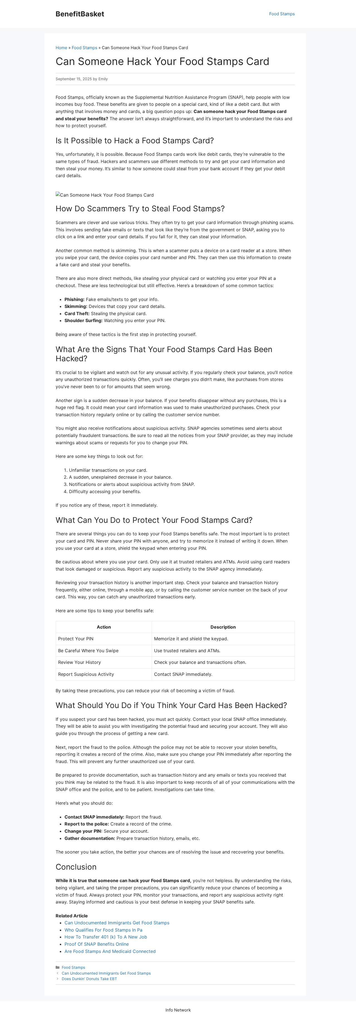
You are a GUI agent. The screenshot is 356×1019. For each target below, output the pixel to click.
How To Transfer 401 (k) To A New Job (106, 937)
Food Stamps (282, 13)
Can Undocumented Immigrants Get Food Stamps (117, 922)
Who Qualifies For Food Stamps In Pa (103, 930)
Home (61, 47)
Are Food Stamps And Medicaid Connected (110, 951)
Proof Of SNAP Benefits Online (97, 944)
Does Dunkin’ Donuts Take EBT (89, 979)
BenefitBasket (80, 14)
